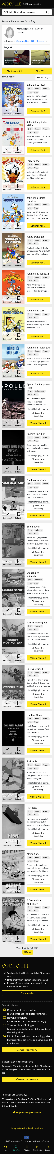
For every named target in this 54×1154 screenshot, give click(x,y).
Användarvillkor (35, 1128)
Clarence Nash (23, 41)
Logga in (48, 1150)
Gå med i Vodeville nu (27, 1049)
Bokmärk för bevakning (39, 414)
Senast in (41, 77)
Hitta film (16, 1150)
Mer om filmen (37, 423)
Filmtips (27, 1150)
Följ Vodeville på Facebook (28, 1112)
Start (5, 1150)
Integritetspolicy (19, 1128)
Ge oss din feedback (28, 1079)
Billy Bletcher (37, 41)
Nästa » (27, 952)
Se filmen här (37, 111)
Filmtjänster (13, 71)
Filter (38, 71)
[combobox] (27, 12)
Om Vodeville (27, 993)
